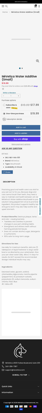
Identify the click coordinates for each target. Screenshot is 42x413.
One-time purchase (15, 113)
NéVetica (15, 160)
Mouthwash (15, 164)
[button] (3, 6)
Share (7, 172)
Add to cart (21, 127)
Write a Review (9, 92)
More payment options (21, 144)
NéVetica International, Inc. (28, 403)
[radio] (4, 105)
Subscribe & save (11, 106)
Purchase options (9, 100)
